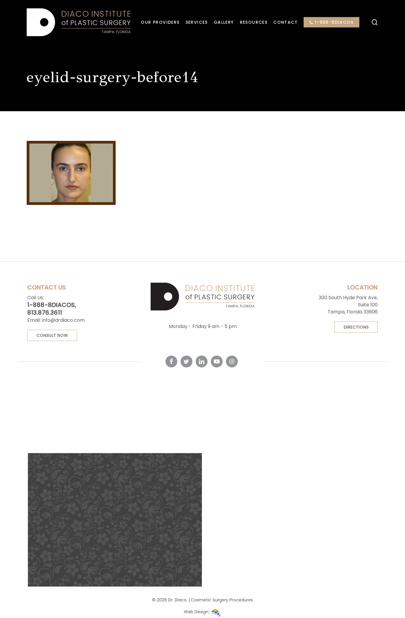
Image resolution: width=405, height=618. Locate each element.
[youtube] (217, 361)
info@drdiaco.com (63, 320)
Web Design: (197, 612)
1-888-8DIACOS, (51, 305)
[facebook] (171, 361)
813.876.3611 (44, 312)
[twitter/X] (186, 361)
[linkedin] (202, 361)
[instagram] (232, 361)
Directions (356, 327)
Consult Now (52, 335)
